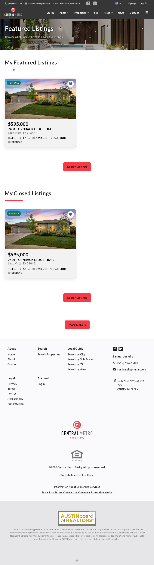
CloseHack (86, 474)
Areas (107, 12)
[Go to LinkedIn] (95, 3)
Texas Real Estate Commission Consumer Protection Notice (77, 492)
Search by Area (77, 369)
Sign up (132, 3)
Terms (11, 388)
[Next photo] (71, 98)
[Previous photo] (9, 98)
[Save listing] (70, 84)
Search (50, 12)
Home (11, 354)
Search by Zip (76, 364)
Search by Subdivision (81, 359)
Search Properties (49, 354)
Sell (96, 12)
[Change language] (118, 3)
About (63, 12)
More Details (77, 324)
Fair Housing (16, 403)
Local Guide (75, 348)
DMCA (12, 393)
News (121, 12)
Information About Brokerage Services (77, 486)
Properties (80, 12)
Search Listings (77, 166)
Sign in (143, 3)
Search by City (76, 354)
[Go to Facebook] (88, 3)
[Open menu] (146, 13)
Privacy (12, 384)
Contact (134, 12)
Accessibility (15, 398)
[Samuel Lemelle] (77, 430)
